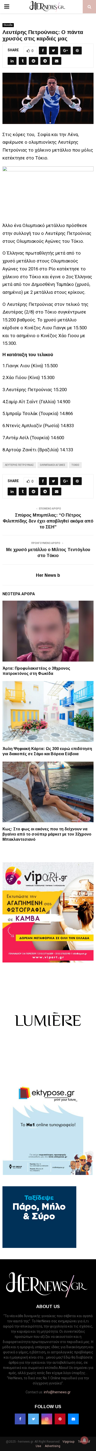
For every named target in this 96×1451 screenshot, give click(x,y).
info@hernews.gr (57, 1392)
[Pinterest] (60, 1419)
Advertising (52, 1446)
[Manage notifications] (84, 1440)
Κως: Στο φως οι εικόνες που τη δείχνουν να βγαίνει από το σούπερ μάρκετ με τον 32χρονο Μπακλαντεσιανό (46, 834)
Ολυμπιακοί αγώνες (52, 465)
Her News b (48, 575)
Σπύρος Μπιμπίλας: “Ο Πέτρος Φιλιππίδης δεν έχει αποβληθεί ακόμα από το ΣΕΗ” (48, 521)
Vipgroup (68, 1441)
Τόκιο (75, 465)
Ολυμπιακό (33, 225)
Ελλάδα (8, 25)
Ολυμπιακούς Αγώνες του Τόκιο (49, 241)
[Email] (73, 1419)
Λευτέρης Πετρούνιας (19, 465)
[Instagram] (46, 1419)
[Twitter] (33, 1419)
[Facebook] (20, 1419)
